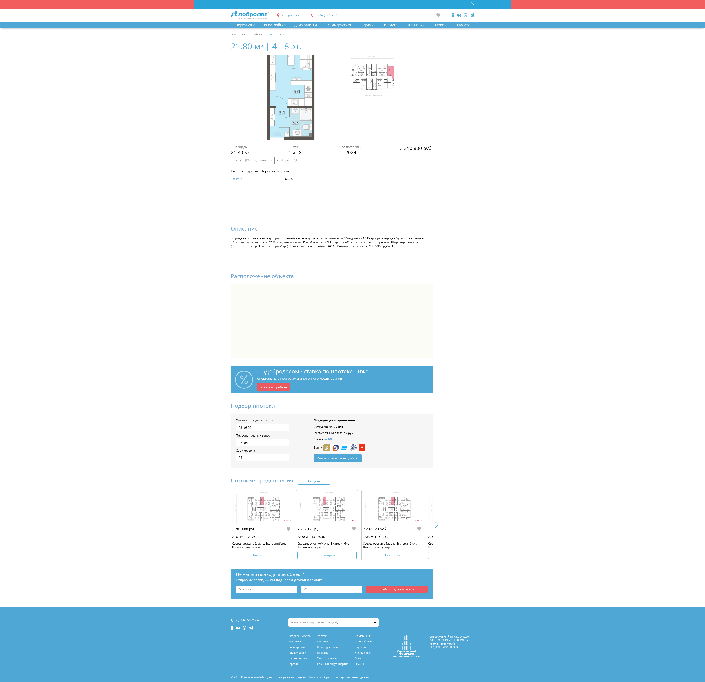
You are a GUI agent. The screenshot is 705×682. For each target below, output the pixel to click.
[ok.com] (453, 15)
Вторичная (243, 25)
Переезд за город (328, 647)
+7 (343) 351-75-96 (326, 15)
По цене (314, 481)
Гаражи (367, 25)
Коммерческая (339, 25)
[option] (291, 98)
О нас (358, 658)
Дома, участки (305, 25)
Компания (416, 25)
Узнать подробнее (274, 387)
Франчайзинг (363, 641)
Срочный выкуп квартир (332, 664)
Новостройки (273, 25)
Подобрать (396, 589)
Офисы (440, 25)
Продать (322, 652)
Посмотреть (261, 555)
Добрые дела (363, 652)
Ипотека (390, 25)
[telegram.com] (472, 15)
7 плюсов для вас (328, 658)
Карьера (464, 25)
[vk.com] (458, 15)
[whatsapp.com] (465, 15)
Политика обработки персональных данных (339, 677)
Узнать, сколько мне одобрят (338, 458)
